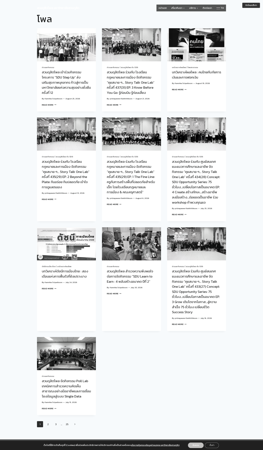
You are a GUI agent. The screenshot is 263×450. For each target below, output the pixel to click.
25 (67, 424)
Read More (49, 104)
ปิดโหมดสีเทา (251, 5)
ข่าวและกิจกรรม (48, 67)
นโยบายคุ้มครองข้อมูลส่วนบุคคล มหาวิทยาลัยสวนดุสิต (155, 445)
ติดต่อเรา (207, 8)
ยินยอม (196, 445)
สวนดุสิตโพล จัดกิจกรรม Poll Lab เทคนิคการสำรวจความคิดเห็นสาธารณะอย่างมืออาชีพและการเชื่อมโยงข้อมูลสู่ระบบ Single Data (66, 388)
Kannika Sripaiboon (53, 98)
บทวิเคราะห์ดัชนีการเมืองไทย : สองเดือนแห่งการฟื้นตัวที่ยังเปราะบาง (65, 274)
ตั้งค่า (211, 445)
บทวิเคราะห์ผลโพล (179, 67)
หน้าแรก (163, 8)
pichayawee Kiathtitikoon (121, 98)
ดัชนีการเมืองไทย (49, 266)
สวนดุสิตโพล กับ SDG (129, 67)
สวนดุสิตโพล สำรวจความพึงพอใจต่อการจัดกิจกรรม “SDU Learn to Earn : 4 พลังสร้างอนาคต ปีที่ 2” (130, 276)
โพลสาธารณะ (193, 67)
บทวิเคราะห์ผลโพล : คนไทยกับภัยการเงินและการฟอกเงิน (196, 75)
